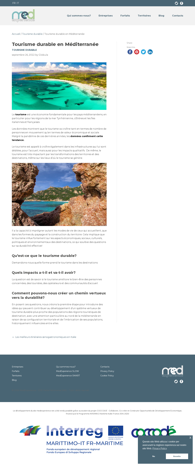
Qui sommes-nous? (79, 15)
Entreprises (106, 15)
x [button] (190, 437)
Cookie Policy (107, 375)
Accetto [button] (177, 456)
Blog (161, 15)
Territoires (144, 15)
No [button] (153, 456)
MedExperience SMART (68, 375)
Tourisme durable (32, 34)
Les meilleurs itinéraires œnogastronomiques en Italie (45, 337)
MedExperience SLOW (67, 371)
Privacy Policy (107, 371)
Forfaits (125, 15)
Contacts (177, 15)
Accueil (16, 34)
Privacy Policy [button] (159, 448)
